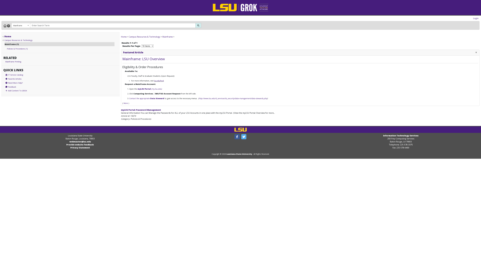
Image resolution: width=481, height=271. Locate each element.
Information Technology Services (400, 135)
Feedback (12, 87)
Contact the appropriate (139, 98)
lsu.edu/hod (159, 80)
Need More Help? (15, 83)
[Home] (5, 25)
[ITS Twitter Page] (244, 136)
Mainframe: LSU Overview (143, 58)
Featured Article (133, 52)
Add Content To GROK (17, 90)
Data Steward (157, 98)
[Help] (8, 25)
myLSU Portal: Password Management (141, 110)
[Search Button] (198, 25)
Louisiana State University (239, 154)
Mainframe (17, 25)
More (126, 103)
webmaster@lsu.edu (80, 141)
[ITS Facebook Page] (237, 136)
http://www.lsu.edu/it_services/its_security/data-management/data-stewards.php (233, 98)
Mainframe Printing (13, 61)
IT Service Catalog (15, 75)
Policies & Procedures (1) (17, 48)
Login (475, 18)
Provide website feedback (80, 144)
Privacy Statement (80, 147)
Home (7, 36)
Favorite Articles (15, 79)
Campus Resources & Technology (18, 40)
